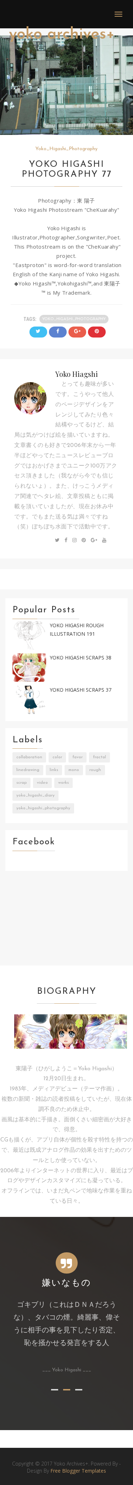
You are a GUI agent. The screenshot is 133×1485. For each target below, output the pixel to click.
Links (54, 770)
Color (57, 757)
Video (42, 783)
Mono (73, 770)
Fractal (99, 757)
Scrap (21, 783)
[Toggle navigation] (118, 14)
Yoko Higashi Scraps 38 (80, 657)
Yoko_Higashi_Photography (66, 149)
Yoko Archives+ (62, 34)
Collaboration (29, 757)
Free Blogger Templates (78, 1470)
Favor (77, 757)
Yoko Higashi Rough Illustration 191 (77, 629)
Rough (95, 770)
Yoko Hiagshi (76, 374)
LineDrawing (27, 770)
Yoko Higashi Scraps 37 (80, 689)
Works (63, 783)
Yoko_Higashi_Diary (35, 795)
